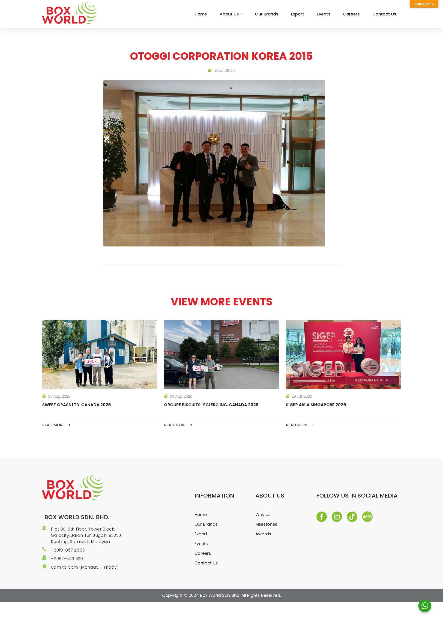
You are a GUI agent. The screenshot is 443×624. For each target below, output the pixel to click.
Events (323, 14)
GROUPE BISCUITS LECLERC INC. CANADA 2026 (211, 405)
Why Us (263, 514)
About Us (229, 14)
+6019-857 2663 (68, 550)
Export (297, 14)
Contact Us (384, 14)
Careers (351, 14)
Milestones (266, 524)
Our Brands (266, 14)
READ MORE (53, 425)
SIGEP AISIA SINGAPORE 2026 (316, 405)
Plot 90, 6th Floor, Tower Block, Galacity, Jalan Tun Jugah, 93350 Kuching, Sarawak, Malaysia (86, 535)
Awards (263, 534)
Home (201, 14)
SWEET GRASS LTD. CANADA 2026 (76, 405)
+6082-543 (63, 558)
